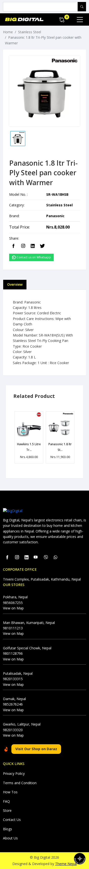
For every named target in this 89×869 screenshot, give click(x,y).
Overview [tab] (14, 284)
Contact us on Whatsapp (33, 257)
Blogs (7, 829)
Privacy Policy (14, 773)
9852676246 (13, 704)
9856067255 (13, 602)
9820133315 (13, 678)
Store (7, 810)
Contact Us (12, 819)
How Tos (10, 792)
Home (8, 32)
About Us (10, 838)
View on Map (13, 608)
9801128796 (13, 653)
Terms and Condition (20, 782)
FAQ (6, 801)
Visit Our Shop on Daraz (36, 748)
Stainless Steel (29, 32)
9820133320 (13, 729)
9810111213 (13, 628)
